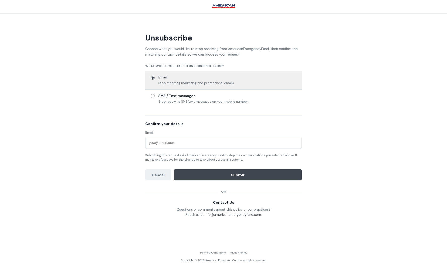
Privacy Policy (238, 252)
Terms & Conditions (213, 252)
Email (149, 133)
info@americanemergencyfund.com (233, 215)
